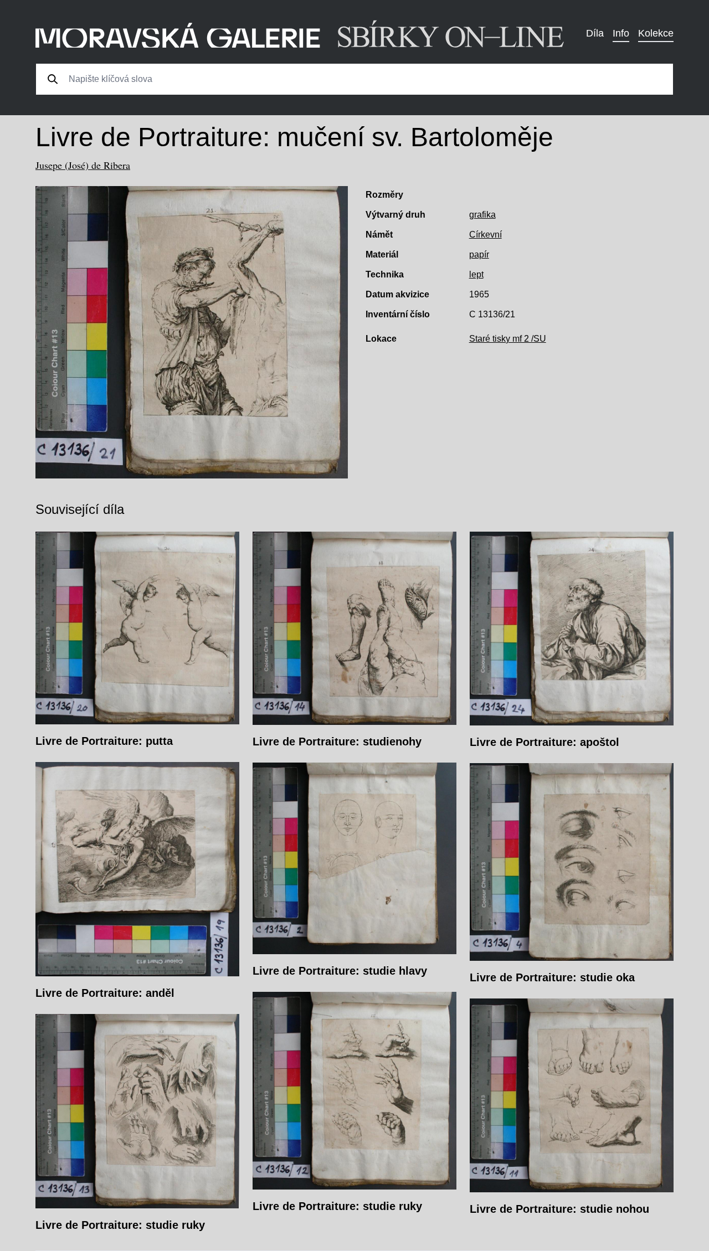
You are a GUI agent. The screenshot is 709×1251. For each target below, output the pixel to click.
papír (479, 254)
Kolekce (656, 33)
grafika (482, 214)
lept (476, 274)
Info (621, 33)
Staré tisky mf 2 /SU (507, 338)
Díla (595, 33)
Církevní (485, 234)
